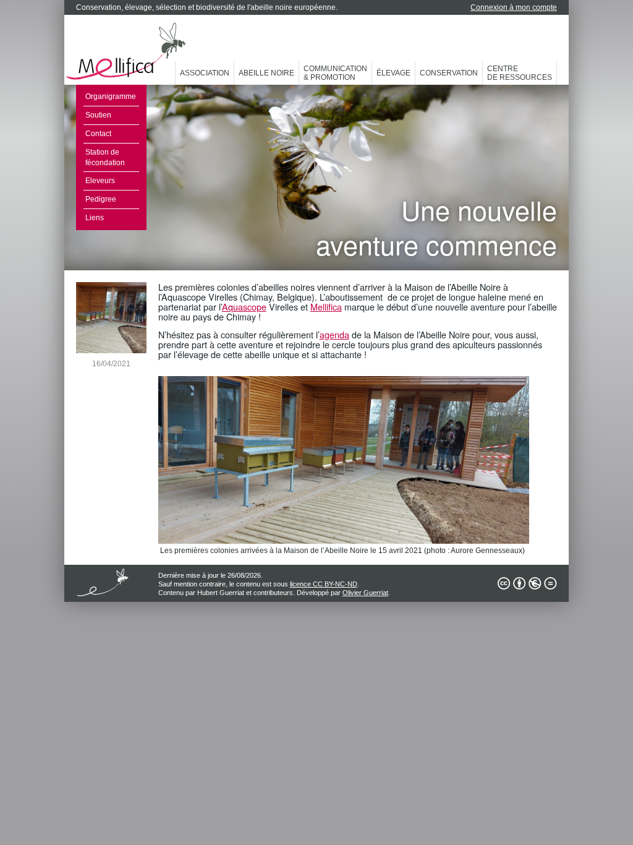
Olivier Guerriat (365, 592)
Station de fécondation (105, 157)
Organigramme (110, 96)
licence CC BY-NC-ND (323, 584)
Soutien (98, 115)
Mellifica (326, 306)
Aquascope (244, 306)
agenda (334, 334)
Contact (98, 133)
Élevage (393, 73)
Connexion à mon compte (513, 7)
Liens (94, 217)
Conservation (449, 73)
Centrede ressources (519, 73)
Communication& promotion (335, 73)
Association (204, 73)
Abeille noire (266, 73)
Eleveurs (100, 180)
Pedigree (100, 199)
